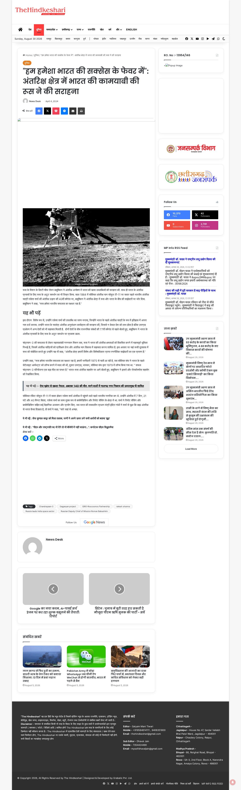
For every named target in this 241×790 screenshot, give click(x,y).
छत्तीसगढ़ (66, 29)
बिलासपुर (58, 38)
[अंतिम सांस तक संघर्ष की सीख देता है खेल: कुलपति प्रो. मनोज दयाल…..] (173, 433)
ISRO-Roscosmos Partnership (96, 506)
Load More (191, 448)
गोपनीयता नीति (172, 783)
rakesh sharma (123, 506)
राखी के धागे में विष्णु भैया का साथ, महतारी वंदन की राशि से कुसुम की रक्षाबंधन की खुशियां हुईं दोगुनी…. (202, 413)
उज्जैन (132, 38)
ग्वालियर (113, 38)
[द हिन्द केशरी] (41, 11)
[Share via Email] (72, 111)
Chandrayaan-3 (46, 506)
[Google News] (94, 522)
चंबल (155, 38)
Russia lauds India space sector (40, 511)
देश (30, 29)
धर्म (110, 29)
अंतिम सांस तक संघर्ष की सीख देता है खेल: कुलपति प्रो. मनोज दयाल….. (202, 432)
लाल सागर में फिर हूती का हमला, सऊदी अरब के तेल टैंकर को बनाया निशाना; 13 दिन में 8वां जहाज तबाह (42, 676)
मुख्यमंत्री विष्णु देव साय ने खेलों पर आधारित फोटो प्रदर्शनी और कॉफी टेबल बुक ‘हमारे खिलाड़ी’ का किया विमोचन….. (201, 370)
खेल (102, 29)
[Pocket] (55, 111)
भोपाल (96, 38)
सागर (147, 38)
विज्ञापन (196, 783)
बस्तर (68, 38)
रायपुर (48, 38)
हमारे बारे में (144, 783)
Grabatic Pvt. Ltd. (122, 778)
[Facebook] (39, 111)
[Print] (81, 111)
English (131, 29)
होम (135, 783)
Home (28, 55)
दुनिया (38, 29)
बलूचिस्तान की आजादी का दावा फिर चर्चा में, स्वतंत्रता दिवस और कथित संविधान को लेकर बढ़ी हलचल (128, 676)
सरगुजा (77, 38)
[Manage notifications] (233, 782)
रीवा (140, 38)
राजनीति (91, 29)
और (117, 29)
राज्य (79, 29)
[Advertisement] (156, 11)
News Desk (35, 101)
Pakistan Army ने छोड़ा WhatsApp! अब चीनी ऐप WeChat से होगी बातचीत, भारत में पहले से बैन (86, 676)
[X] (47, 111)
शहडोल (175, 38)
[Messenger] (64, 111)
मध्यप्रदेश (50, 29)
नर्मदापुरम (164, 38)
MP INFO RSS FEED (212, 783)
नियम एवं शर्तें (185, 783)
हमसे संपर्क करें (157, 783)
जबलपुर (123, 38)
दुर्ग (84, 38)
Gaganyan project (68, 506)
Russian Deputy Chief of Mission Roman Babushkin (84, 511)
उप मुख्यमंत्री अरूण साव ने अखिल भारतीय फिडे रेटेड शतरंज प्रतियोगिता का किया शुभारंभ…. (201, 393)
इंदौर (104, 38)
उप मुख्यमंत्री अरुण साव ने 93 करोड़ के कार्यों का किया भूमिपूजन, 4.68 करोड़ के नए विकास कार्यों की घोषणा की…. (202, 346)
